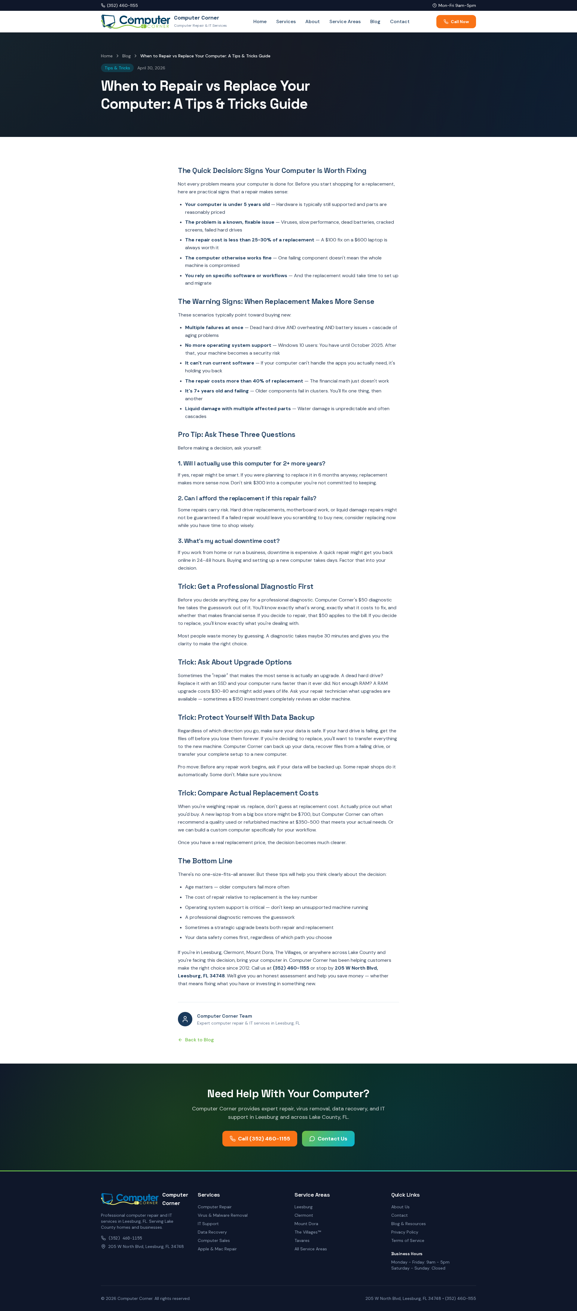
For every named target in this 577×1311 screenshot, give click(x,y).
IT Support (208, 1223)
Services (286, 21)
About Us (400, 1207)
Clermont (304, 1215)
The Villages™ (308, 1232)
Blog (375, 21)
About (312, 21)
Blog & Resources (408, 1223)
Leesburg (304, 1207)
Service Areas (345, 21)
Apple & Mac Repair (217, 1249)
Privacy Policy (404, 1232)
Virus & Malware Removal (223, 1215)
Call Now (460, 21)
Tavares (302, 1240)
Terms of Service (407, 1240)
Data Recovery (212, 1232)
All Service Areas (311, 1249)
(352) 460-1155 (122, 5)
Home (260, 21)
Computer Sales (214, 1240)
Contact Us (332, 1138)
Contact (400, 21)
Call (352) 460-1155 (264, 1138)
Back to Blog (199, 1040)
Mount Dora (306, 1223)
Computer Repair (215, 1207)
